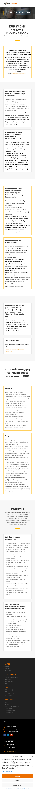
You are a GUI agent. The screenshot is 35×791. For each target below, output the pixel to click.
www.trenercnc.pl (11, 751)
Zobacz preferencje (17, 785)
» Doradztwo (7, 670)
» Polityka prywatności (9, 710)
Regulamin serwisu (10, 788)
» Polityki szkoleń (8, 708)
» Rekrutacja (7, 668)
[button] (32, 756)
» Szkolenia (7, 666)
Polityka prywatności (20, 788)
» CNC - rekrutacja (8, 690)
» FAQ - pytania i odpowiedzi (11, 706)
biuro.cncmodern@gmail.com (14, 729)
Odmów (17, 780)
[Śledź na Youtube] (11, 735)
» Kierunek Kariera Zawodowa (11, 694)
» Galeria (6, 683)
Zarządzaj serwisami (7, 771)
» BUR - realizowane (9, 692)
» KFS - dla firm (8, 695)
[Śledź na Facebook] (5, 735)
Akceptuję (17, 776)
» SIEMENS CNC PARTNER (11, 677)
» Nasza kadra (7, 679)
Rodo (27, 788)
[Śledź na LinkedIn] (8, 735)
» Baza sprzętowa (8, 681)
